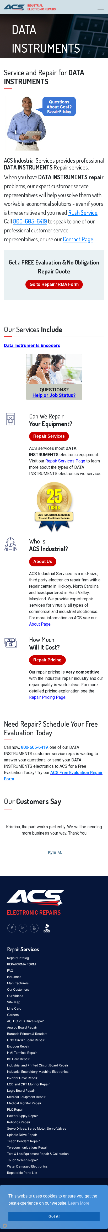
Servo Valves (56, 1128)
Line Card (14, 1008)
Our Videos (15, 996)
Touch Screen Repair (22, 1160)
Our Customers (18, 989)
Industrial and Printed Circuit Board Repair (37, 1065)
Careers (13, 1015)
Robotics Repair (18, 1122)
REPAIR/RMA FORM (21, 964)
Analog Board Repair (22, 1027)
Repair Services (49, 436)
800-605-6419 (30, 221)
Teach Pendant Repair (23, 1141)
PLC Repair (15, 1109)
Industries (14, 977)
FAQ (10, 970)
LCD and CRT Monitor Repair (28, 1084)
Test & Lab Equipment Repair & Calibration (38, 1154)
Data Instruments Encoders (32, 345)
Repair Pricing (47, 660)
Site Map (13, 1002)
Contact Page (78, 239)
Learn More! (79, 1203)
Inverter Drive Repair (22, 1078)
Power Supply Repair (22, 1116)
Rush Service (83, 212)
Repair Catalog (18, 958)
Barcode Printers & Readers (27, 1034)
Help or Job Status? (54, 395)
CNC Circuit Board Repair (25, 1040)
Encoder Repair (18, 1046)
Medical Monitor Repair (24, 1103)
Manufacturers (18, 983)
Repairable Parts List (22, 1173)
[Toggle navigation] (100, 7)
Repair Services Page (65, 460)
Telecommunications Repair (27, 1147)
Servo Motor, (37, 1128)
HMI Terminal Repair (22, 1053)
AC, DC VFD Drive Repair (25, 1021)
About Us (42, 561)
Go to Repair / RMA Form (54, 284)
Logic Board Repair (21, 1091)
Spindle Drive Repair (22, 1135)
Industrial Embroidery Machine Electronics (37, 1072)
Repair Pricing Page (47, 697)
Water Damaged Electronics (27, 1166)
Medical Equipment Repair (26, 1097)
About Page (40, 624)
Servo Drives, (17, 1128)
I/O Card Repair (18, 1059)
